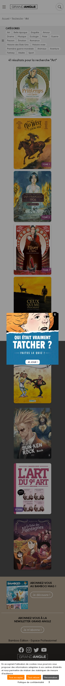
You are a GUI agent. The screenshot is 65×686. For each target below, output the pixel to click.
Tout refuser (34, 677)
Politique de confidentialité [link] (31, 682)
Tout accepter (16, 677)
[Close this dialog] (55, 314)
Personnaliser (50, 677)
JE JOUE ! (32, 362)
